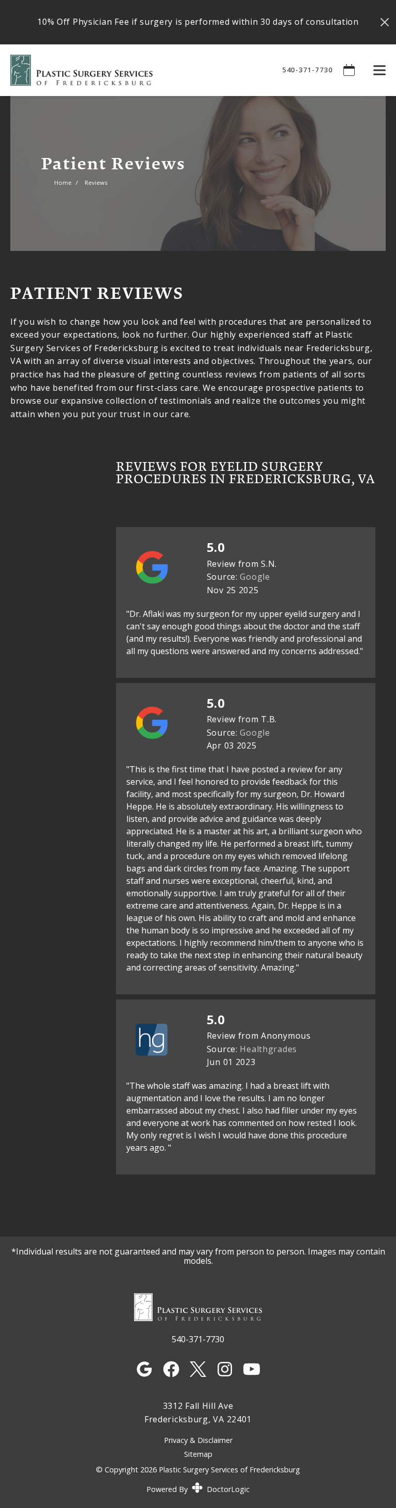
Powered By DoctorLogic (198, 1489)
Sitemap (198, 1454)
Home (63, 182)
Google (255, 576)
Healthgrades (268, 1049)
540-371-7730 (307, 69)
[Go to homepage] (133, 70)
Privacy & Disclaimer (198, 1440)
